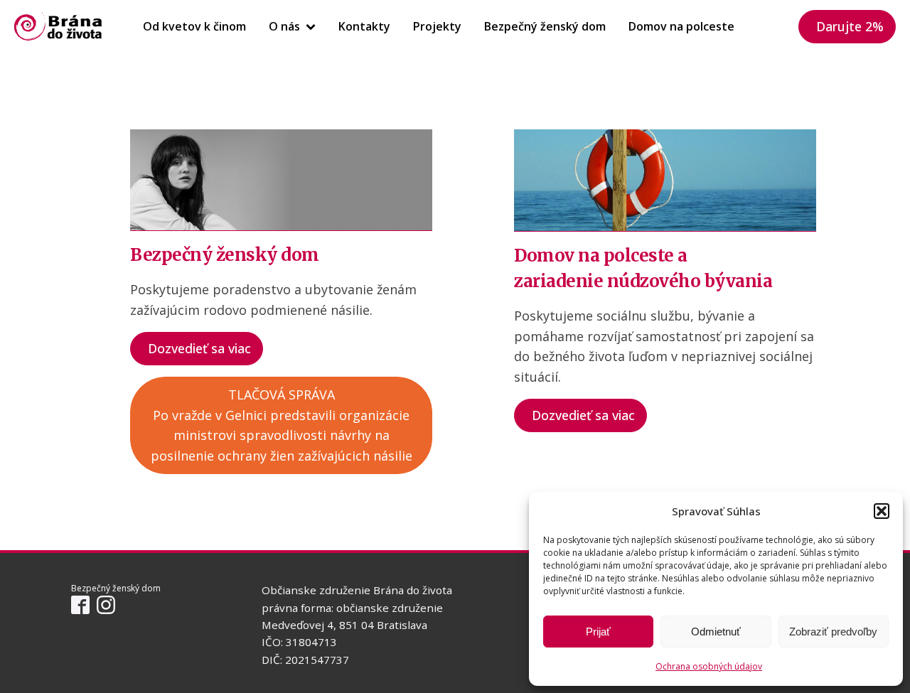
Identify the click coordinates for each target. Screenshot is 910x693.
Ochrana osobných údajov (708, 666)
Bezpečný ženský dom (545, 26)
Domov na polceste (681, 26)
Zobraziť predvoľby (833, 631)
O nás (284, 26)
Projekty (437, 26)
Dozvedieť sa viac (199, 348)
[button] (881, 511)
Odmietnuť (716, 631)
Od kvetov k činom (194, 26)
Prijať (598, 631)
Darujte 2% (850, 26)
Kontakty (364, 26)
